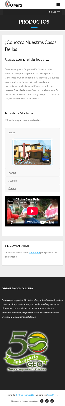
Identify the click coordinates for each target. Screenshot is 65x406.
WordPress (52, 395)
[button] (52, 12)
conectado (34, 252)
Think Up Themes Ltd (24, 395)
